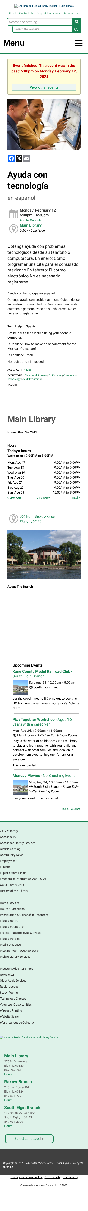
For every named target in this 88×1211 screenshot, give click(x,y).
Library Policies (10, 938)
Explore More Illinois (13, 873)
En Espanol (55, 375)
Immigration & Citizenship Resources (24, 914)
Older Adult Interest (36, 375)
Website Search (10, 1016)
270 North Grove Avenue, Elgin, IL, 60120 (37, 519)
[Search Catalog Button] (76, 21)
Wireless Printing (11, 1010)
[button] (78, 43)
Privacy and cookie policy (27, 1177)
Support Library (48, 13)
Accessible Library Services (17, 843)
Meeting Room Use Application (20, 950)
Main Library (31, 225)
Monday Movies (44, 775)
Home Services (9, 902)
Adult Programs (31, 379)
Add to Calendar (31, 220)
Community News (11, 855)
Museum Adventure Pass (16, 968)
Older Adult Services (13, 980)
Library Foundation (12, 926)
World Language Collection (17, 1022)
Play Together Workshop (42, 721)
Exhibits (5, 867)
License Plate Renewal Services (20, 932)
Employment (8, 861)
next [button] (75, 497)
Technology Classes (13, 998)
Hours (8, 1074)
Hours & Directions (12, 908)
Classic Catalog (10, 849)
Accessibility (8, 837)
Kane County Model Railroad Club (42, 673)
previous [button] (15, 497)
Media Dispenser (11, 944)
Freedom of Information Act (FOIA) (23, 879)
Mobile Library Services (15, 956)
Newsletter (7, 974)
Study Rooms (9, 992)
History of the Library (14, 890)
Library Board (9, 920)
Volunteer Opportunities (16, 1004)
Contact (26, 13)
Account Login (72, 13)
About (12, 13)
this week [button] (43, 497)
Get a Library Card (12, 884)
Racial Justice (9, 986)
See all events (71, 809)
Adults (27, 369)
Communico (70, 1177)
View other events (44, 87)
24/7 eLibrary (9, 831)
